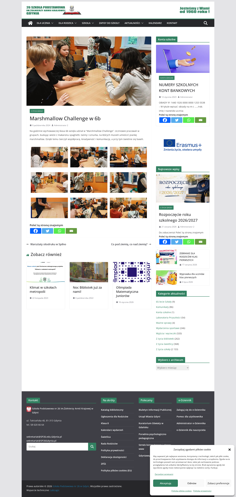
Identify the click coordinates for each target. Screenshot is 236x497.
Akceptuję (165, 483)
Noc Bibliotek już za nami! (87, 289)
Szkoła (86, 23)
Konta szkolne (166, 78)
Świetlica (106, 436)
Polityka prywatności (202, 490)
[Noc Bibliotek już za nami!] (89, 264)
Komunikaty (162, 306)
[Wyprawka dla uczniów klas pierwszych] (166, 278)
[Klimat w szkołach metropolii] (45, 264)
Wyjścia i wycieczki (166, 333)
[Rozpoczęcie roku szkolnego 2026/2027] (183, 189)
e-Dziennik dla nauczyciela (191, 429)
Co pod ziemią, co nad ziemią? (129, 244)
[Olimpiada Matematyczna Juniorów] (132, 264)
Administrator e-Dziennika (191, 423)
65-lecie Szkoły (164, 301)
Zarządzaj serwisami (164, 474)
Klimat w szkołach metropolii (43, 289)
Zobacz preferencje (218, 483)
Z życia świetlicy (164, 343)
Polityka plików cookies (181, 490)
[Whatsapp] (59, 231)
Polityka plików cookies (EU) (116, 470)
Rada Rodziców (109, 443)
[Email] (71, 231)
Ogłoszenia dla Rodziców (114, 416)
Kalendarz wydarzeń (112, 429)
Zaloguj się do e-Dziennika (191, 409)
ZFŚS (103, 463)
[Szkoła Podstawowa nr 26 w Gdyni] (30, 23)
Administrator (186, 97)
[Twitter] (47, 231)
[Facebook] (35, 231)
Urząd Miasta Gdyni (149, 416)
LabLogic (54, 490)
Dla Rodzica (66, 23)
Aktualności (132, 23)
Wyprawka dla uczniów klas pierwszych (191, 275)
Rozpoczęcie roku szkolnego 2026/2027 (178, 217)
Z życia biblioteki (165, 338)
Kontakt (172, 23)
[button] (229, 449)
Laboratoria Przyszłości (168, 317)
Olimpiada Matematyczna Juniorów (127, 291)
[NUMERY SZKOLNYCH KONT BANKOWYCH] (183, 59)
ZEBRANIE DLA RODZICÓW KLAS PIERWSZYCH (188, 257)
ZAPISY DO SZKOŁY (109, 23)
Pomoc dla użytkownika (190, 416)
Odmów (191, 483)
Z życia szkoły (37, 111)
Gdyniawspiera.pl (148, 455)
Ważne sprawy (164, 322)
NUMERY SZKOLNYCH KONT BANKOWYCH (178, 87)
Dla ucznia (43, 23)
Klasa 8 (105, 423)
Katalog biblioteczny (112, 409)
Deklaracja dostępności (114, 457)
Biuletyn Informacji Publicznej (155, 409)
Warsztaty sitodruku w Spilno (48, 244)
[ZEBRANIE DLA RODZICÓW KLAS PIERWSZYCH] (166, 259)
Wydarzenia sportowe (167, 328)
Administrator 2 (61, 125)
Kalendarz (155, 23)
